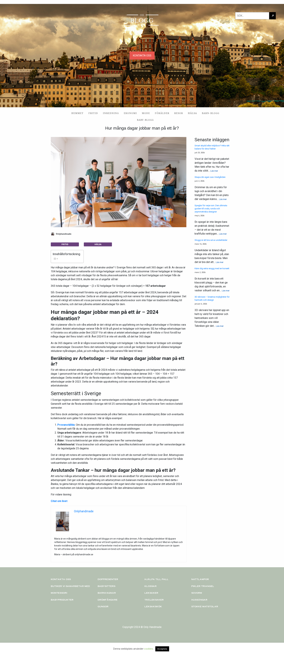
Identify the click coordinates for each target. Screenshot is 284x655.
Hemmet (77, 113)
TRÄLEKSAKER (154, 599)
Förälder (162, 113)
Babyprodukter (62, 599)
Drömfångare (108, 599)
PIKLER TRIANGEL (202, 586)
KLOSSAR (150, 586)
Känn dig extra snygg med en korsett (212, 268)
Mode (146, 113)
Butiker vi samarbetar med (70, 586)
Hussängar (199, 599)
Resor (178, 113)
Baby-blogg (145, 119)
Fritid (93, 113)
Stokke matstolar (204, 606)
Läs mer (214, 171)
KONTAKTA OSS (142, 55)
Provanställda (66, 424)
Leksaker (151, 593)
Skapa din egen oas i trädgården (210, 177)
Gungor (103, 606)
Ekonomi (130, 113)
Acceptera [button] (162, 649)
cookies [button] (148, 648)
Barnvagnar (107, 593)
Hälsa (192, 113)
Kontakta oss (61, 579)
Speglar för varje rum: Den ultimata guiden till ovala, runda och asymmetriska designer (211, 208)
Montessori (59, 593)
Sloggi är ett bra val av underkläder (211, 240)
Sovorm (196, 593)
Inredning (111, 113)
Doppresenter (108, 579)
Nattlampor (200, 579)
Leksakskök (153, 606)
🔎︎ (273, 15)
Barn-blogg (210, 113)
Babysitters (106, 586)
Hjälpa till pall (156, 579)
